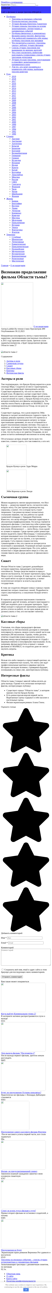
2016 (14, 84)
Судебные (16, 237)
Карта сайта (11, 1278)
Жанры (9, 199)
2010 (14, 98)
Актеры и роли (13, 361)
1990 (14, 134)
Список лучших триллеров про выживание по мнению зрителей (27, 49)
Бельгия (15, 146)
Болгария (16, 151)
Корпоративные (19, 256)
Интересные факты (15, 373)
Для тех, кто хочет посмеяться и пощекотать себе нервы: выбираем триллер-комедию (27, 69)
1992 (14, 131)
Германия (16, 155)
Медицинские (18, 251)
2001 (14, 119)
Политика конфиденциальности (21, 1281)
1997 (14, 127)
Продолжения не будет (11, 1250)
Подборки (11, 16)
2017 (14, 81)
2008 (14, 103)
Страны (9, 136)
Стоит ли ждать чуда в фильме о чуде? (18, 1211)
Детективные (18, 242)
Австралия (16, 141)
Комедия (16, 215)
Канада (15, 167)
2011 (14, 95)
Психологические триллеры (24, 21)
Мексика (16, 177)
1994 (14, 129)
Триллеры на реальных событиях (27, 19)
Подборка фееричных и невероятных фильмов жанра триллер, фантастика (29, 34)
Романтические (19, 244)
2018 (14, 79)
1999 (14, 124)
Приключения (18, 222)
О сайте (9, 1276)
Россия (15, 179)
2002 (14, 117)
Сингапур (16, 184)
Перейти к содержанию (12, 2)
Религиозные (18, 258)
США (14, 182)
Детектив (16, 210)
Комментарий (7, 947)
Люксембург (17, 175)
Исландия (16, 160)
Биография (17, 203)
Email (4, 943)
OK (26, 1290)
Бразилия (16, 148)
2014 (14, 88)
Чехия (14, 191)
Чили (14, 189)
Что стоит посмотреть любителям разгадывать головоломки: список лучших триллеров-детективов (31, 54)
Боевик (15, 201)
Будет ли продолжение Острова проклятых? (21, 1092)
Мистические (18, 261)
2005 (14, 110)
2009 (14, 100)
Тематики (10, 234)
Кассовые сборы (13, 368)
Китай (14, 170)
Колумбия (16, 172)
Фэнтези (15, 232)
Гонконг (15, 158)
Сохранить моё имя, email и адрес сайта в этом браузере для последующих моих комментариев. (24, 971)
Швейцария (17, 194)
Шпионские (17, 239)
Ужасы (15, 227)
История (15, 225)
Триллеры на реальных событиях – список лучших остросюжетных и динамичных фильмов (24, 1261)
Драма (14, 208)
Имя (4, 938)
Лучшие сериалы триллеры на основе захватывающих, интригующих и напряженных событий (29, 28)
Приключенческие (20, 246)
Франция (16, 187)
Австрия (15, 139)
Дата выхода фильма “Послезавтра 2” (18, 1053)
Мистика (16, 218)
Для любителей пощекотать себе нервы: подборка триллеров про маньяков (30, 39)
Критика (10, 370)
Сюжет (9, 366)
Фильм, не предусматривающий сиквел (19, 1171)
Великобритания (19, 153)
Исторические (18, 254)
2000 (14, 122)
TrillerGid (5, 7)
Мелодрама (17, 220)
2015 (14, 86)
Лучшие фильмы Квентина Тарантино (29, 24)
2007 (14, 105)
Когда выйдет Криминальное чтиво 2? (18, 1014)
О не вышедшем (41, 326)
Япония (15, 196)
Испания (16, 163)
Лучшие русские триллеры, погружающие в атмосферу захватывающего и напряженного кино (31, 62)
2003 (14, 115)
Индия (15, 165)
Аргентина (17, 143)
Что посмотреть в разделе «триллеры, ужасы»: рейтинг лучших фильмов (29, 44)
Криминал (16, 213)
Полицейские (18, 249)
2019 (14, 76)
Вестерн (15, 206)
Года (8, 74)
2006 (14, 107)
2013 (14, 91)
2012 (14, 93)
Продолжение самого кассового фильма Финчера (23, 1132)
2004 (14, 112)
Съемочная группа (14, 363)
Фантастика (17, 230)
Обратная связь (13, 1274)
